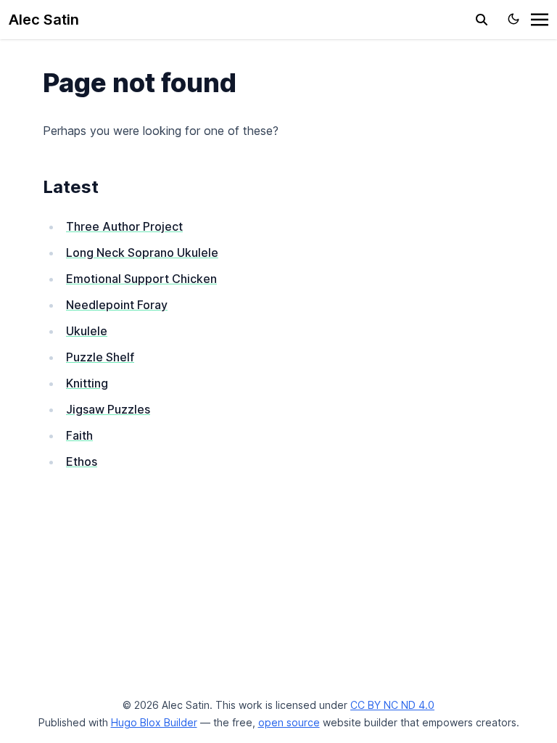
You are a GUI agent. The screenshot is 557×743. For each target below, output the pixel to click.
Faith (79, 435)
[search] (481, 19)
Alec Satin (44, 19)
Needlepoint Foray (117, 304)
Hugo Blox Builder (154, 722)
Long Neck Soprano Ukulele (142, 252)
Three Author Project (124, 226)
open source (289, 722)
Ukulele (86, 331)
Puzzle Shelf (100, 357)
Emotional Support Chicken (141, 278)
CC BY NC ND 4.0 (392, 705)
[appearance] (513, 18)
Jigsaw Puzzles (108, 409)
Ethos (81, 461)
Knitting (87, 383)
